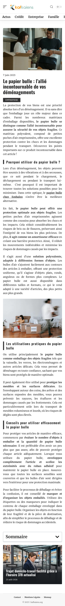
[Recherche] (51, 7)
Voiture (12, 566)
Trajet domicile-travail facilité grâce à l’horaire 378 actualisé (31, 572)
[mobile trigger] (5, 7)
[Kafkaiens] (21, 7)
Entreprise (11, 100)
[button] (57, 537)
